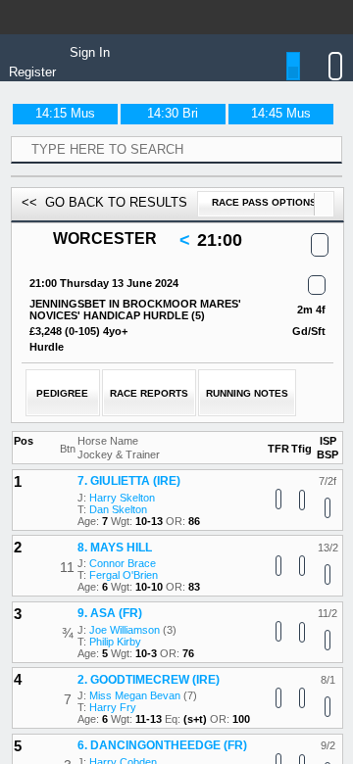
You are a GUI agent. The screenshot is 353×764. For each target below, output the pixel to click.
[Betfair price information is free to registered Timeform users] (327, 559)
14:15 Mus (65, 113)
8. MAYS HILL (114, 596)
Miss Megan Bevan (134, 745)
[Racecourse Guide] (176, 241)
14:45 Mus (281, 113)
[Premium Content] (311, 286)
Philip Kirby (115, 690)
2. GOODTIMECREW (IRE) (148, 729)
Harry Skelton (122, 546)
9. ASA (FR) (109, 663)
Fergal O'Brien (123, 625)
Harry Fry (112, 757)
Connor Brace (122, 613)
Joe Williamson (124, 679)
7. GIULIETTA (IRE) (128, 531)
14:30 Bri (172, 113)
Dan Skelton (118, 558)
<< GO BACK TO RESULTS (104, 202)
